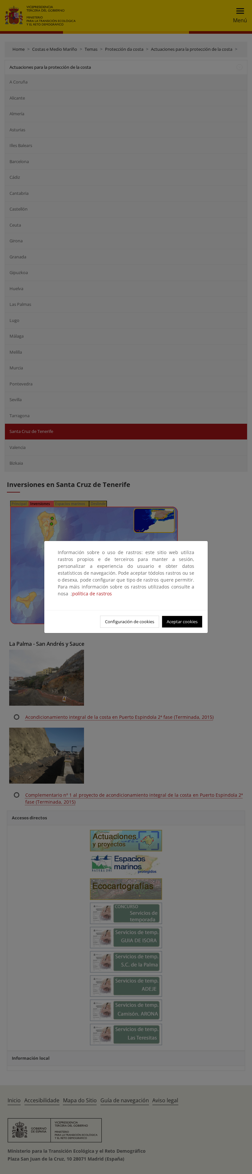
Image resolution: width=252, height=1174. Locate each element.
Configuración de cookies (129, 621)
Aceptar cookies (182, 621)
